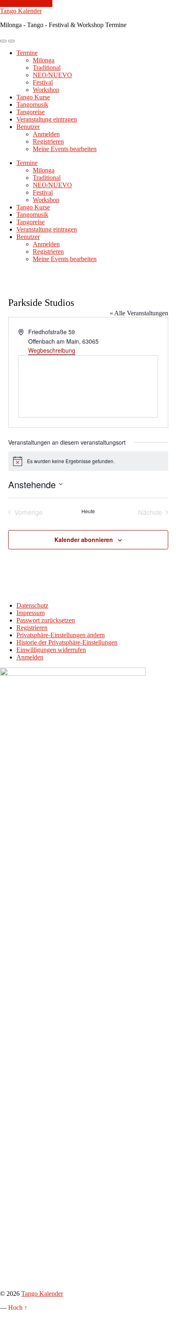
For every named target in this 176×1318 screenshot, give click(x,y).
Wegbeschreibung (51, 350)
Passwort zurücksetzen (45, 620)
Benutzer (28, 126)
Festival (43, 82)
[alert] (88, 461)
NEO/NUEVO (52, 74)
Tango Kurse (33, 97)
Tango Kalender (21, 10)
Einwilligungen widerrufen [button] (51, 649)
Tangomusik (32, 104)
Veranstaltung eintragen (46, 119)
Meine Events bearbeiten (65, 148)
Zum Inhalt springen (26, 3)
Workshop (46, 89)
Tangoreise (30, 111)
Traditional (47, 67)
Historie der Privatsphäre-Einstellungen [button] (66, 642)
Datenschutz (32, 605)
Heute (88, 511)
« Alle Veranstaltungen (139, 313)
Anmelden (46, 134)
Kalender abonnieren (83, 539)
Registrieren (48, 141)
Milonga (43, 60)
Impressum (30, 612)
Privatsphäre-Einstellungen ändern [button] (60, 634)
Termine (27, 52)
